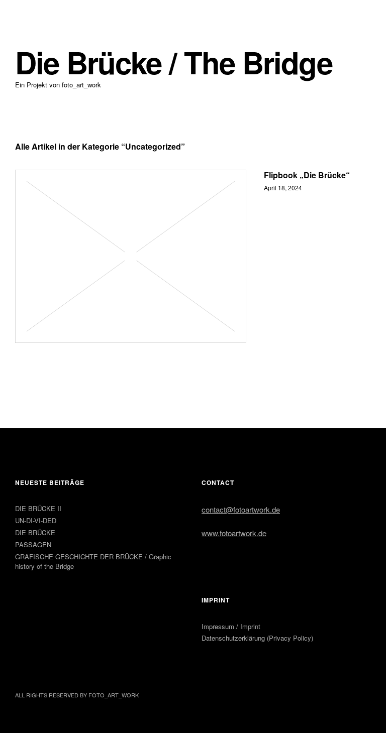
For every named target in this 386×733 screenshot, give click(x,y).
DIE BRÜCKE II (38, 508)
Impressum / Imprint (231, 626)
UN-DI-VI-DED (35, 520)
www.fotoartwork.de (234, 533)
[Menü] (27, 14)
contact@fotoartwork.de (241, 509)
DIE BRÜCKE (35, 532)
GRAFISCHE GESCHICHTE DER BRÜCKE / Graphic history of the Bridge (93, 561)
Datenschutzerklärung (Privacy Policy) (257, 638)
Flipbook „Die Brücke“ (307, 175)
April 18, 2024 (283, 187)
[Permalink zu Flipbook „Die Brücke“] (130, 256)
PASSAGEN (33, 544)
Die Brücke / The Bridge (173, 62)
